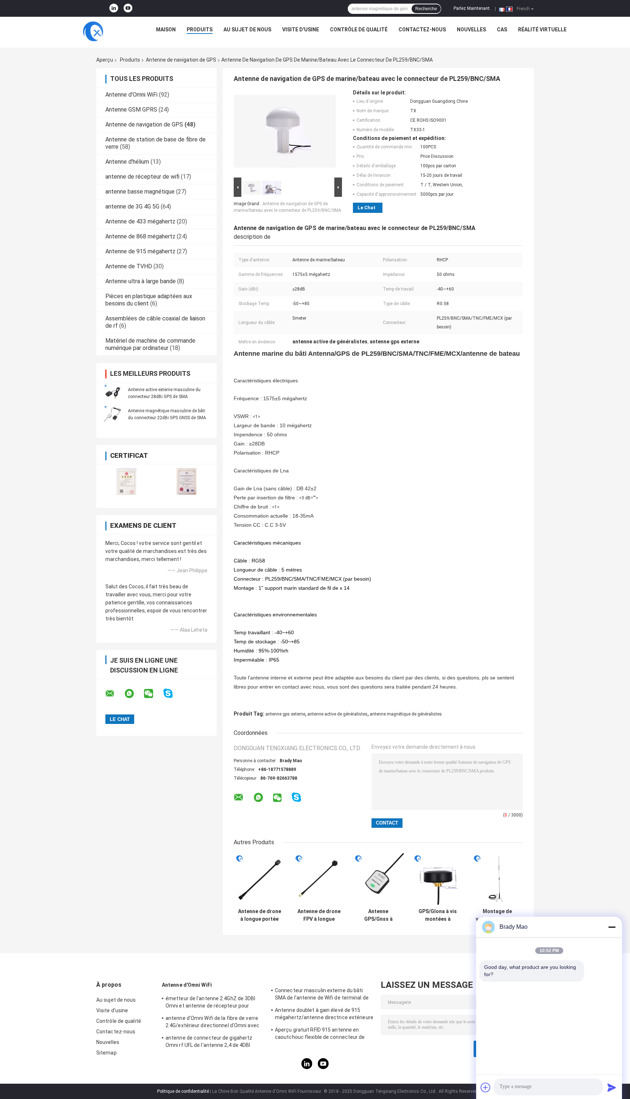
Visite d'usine (300, 29)
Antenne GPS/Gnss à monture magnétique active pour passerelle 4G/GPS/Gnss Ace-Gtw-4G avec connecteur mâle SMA (378, 915)
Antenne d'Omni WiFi (131, 94)
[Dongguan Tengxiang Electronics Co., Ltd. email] (114, 694)
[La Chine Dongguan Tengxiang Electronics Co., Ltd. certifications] (126, 481)
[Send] (612, 1087)
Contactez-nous (422, 29)
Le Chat (367, 207)
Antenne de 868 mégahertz (140, 236)
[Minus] (611, 927)
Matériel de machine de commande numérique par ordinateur (150, 344)
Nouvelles (471, 29)
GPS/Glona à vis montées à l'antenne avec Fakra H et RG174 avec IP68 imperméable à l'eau (438, 915)
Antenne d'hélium (127, 161)
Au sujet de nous (247, 29)
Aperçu (104, 60)
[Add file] (486, 1087)
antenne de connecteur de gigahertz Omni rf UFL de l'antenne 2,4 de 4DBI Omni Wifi (209, 1042)
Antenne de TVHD (128, 266)
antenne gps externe (285, 714)
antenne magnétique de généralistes (406, 714)
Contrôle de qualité (359, 29)
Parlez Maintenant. (472, 8)
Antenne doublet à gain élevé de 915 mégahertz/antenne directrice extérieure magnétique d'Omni (324, 1014)
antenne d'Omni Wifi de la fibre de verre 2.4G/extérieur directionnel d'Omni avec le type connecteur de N (212, 1022)
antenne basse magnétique (140, 191)
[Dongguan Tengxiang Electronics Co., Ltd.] (93, 31)
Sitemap (106, 1053)
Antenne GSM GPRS (131, 109)
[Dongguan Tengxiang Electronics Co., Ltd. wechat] (153, 694)
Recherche (426, 8)
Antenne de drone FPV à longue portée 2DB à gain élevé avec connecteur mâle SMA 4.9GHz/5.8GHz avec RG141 (319, 915)
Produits (200, 29)
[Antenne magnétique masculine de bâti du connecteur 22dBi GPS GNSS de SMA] (112, 414)
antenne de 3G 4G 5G (132, 206)
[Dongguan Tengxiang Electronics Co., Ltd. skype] (172, 693)
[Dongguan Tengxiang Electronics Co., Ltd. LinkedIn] (113, 8)
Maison (166, 29)
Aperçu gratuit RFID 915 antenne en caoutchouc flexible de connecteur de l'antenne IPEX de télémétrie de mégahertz (320, 1034)
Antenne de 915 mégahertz (140, 251)
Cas (502, 29)
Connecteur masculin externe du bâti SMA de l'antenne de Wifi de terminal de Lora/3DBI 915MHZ (322, 995)
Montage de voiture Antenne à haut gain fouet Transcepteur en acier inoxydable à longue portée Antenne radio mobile (497, 915)
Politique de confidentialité (183, 1091)
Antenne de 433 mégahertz (140, 221)
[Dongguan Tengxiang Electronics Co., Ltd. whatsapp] (134, 694)
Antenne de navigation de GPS (181, 60)
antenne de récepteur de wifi (142, 176)
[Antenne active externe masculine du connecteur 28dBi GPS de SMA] (112, 393)
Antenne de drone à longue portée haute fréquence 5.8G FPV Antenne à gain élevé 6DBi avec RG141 (259, 915)
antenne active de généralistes (337, 714)
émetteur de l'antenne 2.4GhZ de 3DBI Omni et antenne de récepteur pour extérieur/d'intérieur (211, 1003)
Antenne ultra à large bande (140, 281)
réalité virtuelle (542, 29)
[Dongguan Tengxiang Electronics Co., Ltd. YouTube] (128, 8)
